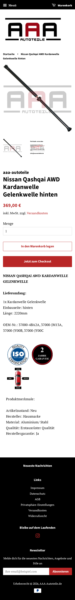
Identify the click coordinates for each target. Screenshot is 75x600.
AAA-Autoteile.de (51, 583)
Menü (12, 5)
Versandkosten (37, 213)
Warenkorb (64, 6)
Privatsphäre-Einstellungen (37, 505)
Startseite (9, 54)
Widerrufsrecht (37, 516)
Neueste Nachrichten (37, 466)
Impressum (37, 488)
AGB (37, 499)
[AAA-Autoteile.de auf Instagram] (37, 536)
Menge (8, 223)
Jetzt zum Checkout (37, 261)
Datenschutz (37, 493)
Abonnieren (61, 571)
